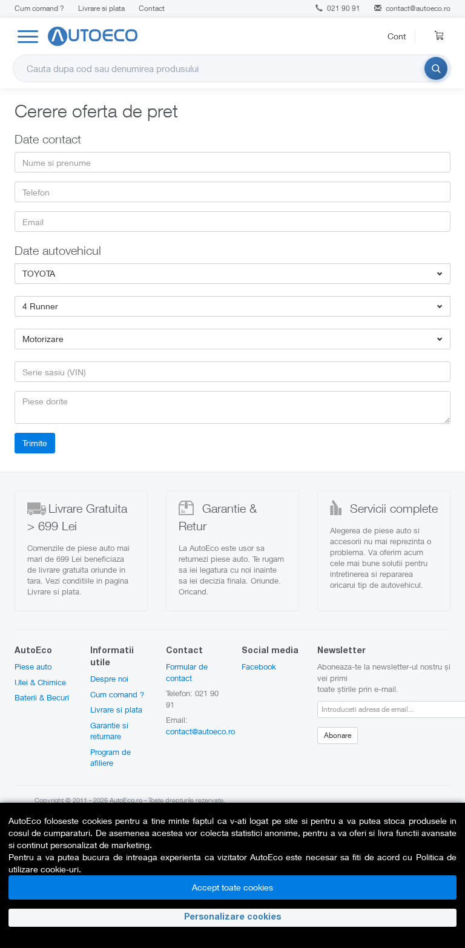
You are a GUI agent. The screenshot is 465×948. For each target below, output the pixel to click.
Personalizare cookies (232, 917)
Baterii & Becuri (42, 697)
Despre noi (109, 678)
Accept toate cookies (232, 887)
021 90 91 (342, 8)
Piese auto (33, 666)
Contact (152, 8)
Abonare (337, 735)
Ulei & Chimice (40, 682)
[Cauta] (435, 68)
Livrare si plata (101, 8)
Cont (397, 36)
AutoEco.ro (126, 800)
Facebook (259, 666)
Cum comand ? (39, 8)
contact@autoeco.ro (418, 8)
